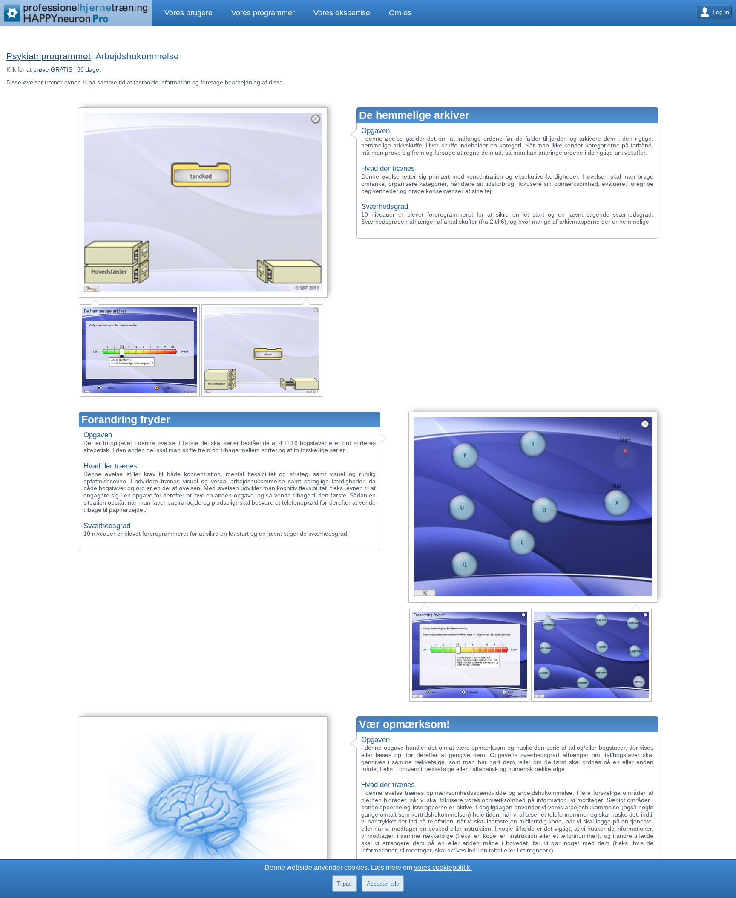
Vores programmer (250, 13)
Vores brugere (184, 13)
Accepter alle (383, 884)
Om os (370, 13)
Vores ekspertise (320, 13)
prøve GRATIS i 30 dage (66, 69)
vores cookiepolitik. (443, 867)
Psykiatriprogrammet (48, 56)
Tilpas (344, 884)
